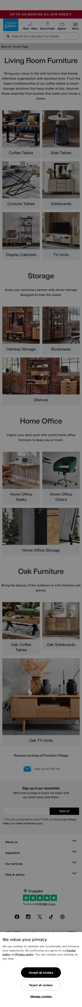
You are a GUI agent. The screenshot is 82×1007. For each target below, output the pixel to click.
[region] (41, 969)
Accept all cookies (41, 973)
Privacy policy (24, 954)
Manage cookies (41, 996)
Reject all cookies (41, 985)
